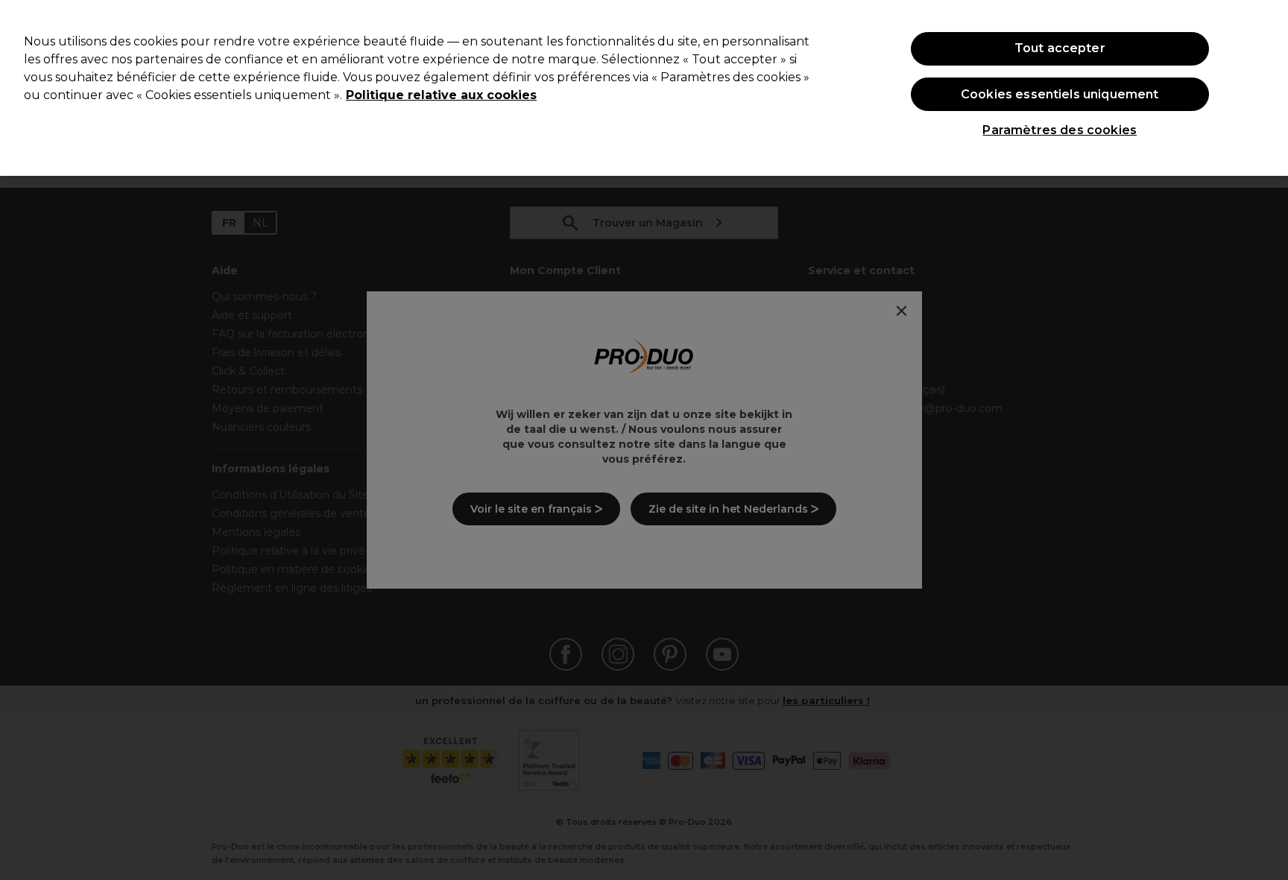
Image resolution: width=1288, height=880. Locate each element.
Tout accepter (1059, 48)
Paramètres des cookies (1059, 130)
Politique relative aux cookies (441, 95)
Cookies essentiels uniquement (1060, 94)
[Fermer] (1264, 86)
